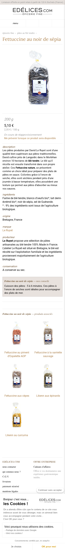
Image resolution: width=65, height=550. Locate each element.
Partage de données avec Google (21, 530)
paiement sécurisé (10, 486)
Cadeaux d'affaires (42, 466)
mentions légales (10, 491)
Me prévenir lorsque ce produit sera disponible (30, 138)
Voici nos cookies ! (14, 533)
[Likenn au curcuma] (16, 429)
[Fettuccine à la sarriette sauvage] (48, 346)
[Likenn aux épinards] (48, 389)
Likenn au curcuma (17, 435)
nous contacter (9, 466)
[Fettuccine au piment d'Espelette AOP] (16, 346)
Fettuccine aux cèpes (16, 395)
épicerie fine (8, 32)
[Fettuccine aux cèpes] (16, 389)
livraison (6, 481)
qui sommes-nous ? (11, 471)
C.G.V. (5, 476)
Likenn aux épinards (48, 395)
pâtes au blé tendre (26, 32)
